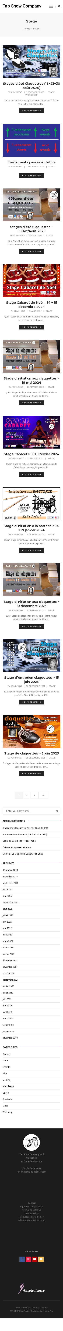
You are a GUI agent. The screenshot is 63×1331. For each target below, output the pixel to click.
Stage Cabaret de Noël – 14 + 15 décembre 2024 (31, 305)
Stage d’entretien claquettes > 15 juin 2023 (31, 680)
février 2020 (8, 986)
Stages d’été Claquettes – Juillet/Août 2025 (31, 229)
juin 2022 (7, 922)
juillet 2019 (8, 993)
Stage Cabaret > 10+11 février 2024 (31, 454)
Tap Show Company (22, 6)
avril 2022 (7, 935)
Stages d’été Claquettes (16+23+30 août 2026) (31, 86)
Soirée (6, 1093)
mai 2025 (7, 896)
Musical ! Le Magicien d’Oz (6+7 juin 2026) (23, 854)
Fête (5, 1073)
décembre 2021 (10, 960)
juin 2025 (7, 889)
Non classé (8, 1086)
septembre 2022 (10, 902)
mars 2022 (8, 941)
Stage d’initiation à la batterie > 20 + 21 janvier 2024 (31, 528)
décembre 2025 (10, 870)
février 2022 (8, 947)
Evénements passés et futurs (31, 162)
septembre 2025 (10, 883)
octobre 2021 (9, 973)
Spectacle (7, 1099)
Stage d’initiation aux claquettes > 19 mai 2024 (31, 381)
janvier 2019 (9, 1031)
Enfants (6, 1067)
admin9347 (16, 92)
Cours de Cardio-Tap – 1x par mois (19, 841)
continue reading (31, 111)
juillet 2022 (8, 915)
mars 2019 (8, 1018)
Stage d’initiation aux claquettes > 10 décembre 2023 (31, 604)
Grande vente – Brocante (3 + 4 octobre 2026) (25, 834)
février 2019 (8, 1025)
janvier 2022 (9, 954)
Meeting (6, 1080)
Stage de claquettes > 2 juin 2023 (31, 753)
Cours (5, 1060)
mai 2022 (7, 928)
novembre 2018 (10, 1038)
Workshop (31, 95)
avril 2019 (7, 1012)
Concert (6, 1054)
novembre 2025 (10, 876)
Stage (51, 92)
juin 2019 (7, 999)
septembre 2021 (10, 980)
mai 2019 (7, 1005)
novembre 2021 (10, 967)
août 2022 (7, 909)
